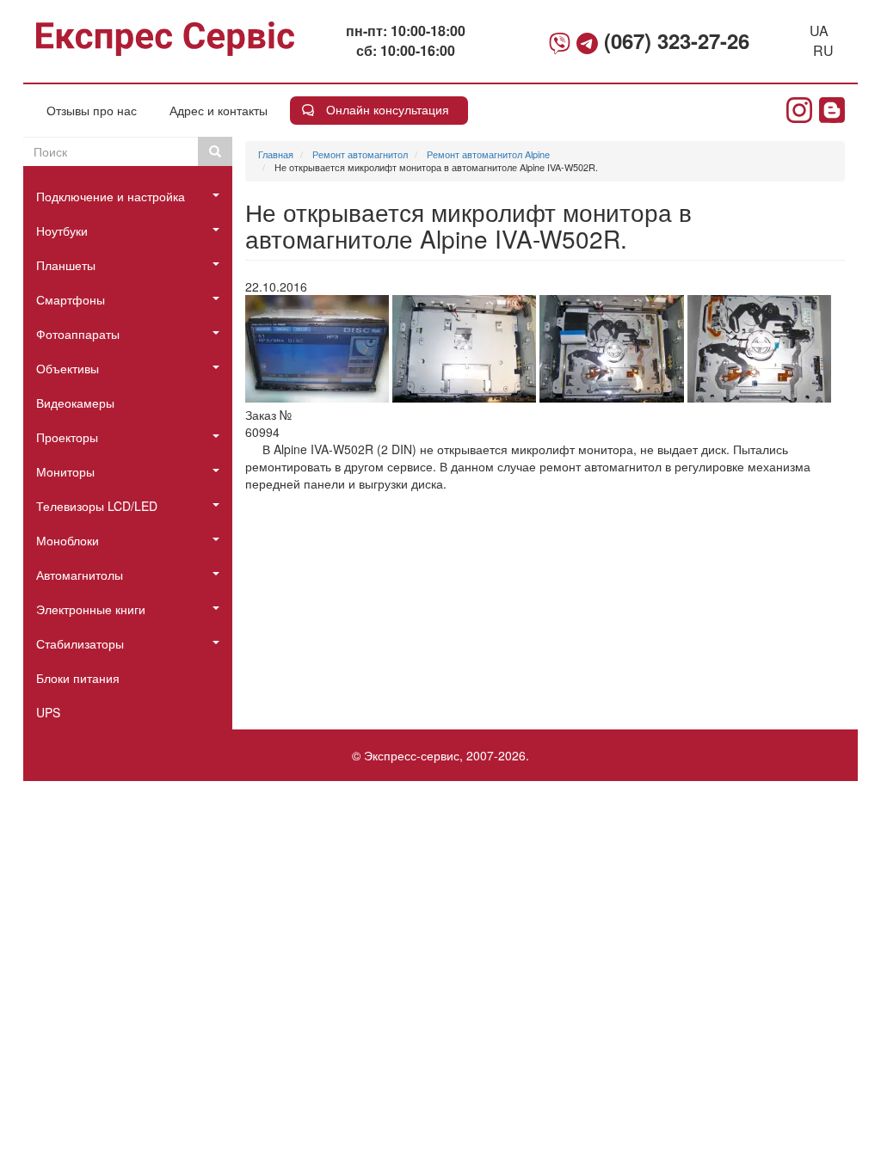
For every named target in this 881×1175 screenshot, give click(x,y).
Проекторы (67, 437)
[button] (317, 349)
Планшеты (65, 265)
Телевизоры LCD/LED (96, 505)
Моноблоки (67, 540)
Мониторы (65, 471)
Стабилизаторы (80, 643)
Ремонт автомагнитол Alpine (488, 154)
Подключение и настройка (110, 196)
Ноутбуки (62, 230)
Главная (275, 154)
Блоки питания (78, 677)
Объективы (67, 368)
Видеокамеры (75, 402)
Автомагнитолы (79, 574)
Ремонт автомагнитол (360, 154)
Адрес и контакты (218, 110)
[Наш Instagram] (799, 110)
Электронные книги (90, 609)
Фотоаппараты (78, 333)
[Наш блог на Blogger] (832, 110)
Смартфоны (70, 299)
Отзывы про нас (91, 110)
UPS (48, 712)
